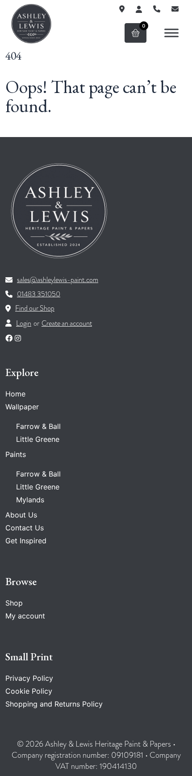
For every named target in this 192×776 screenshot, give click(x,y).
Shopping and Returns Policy (54, 703)
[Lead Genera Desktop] (31, 23)
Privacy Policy (29, 678)
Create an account (67, 323)
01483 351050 (38, 294)
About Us (21, 514)
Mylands (30, 499)
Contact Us (24, 527)
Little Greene (37, 439)
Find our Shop (34, 308)
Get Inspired (25, 540)
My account (25, 615)
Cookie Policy (28, 691)
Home (15, 393)
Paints (15, 454)
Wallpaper (22, 406)
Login (23, 323)
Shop (14, 602)
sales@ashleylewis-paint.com (57, 280)
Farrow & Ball (38, 426)
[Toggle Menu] (171, 32)
